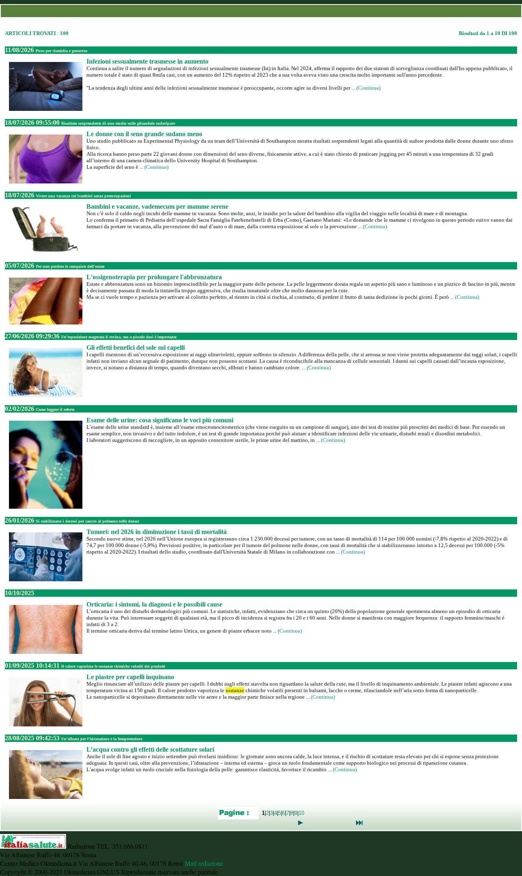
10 (301, 813)
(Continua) (368, 88)
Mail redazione (204, 863)
